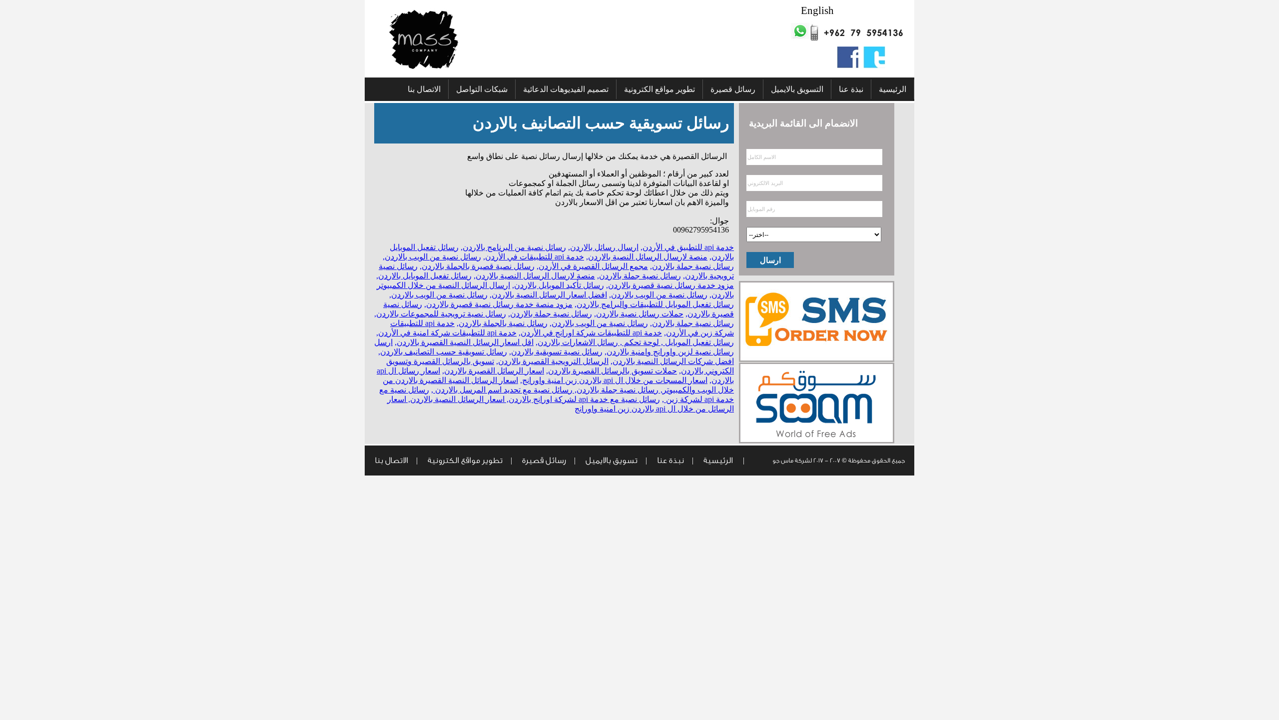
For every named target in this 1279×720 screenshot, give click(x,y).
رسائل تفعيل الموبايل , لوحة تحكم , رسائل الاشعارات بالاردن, (635, 342)
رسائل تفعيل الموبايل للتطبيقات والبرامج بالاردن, (654, 304)
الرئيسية (892, 89)
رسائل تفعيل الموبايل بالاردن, (424, 276)
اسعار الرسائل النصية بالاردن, (455, 399)
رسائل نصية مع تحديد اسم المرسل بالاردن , (502, 390)
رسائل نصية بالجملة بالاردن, (502, 323)
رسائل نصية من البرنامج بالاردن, (513, 247)
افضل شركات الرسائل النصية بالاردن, (672, 361)
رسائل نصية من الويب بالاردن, (432, 256)
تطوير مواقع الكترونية (659, 89)
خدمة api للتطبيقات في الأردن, (533, 256)
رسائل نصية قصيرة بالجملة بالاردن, (477, 266)
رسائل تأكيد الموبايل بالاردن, (558, 285)
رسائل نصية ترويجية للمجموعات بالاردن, (440, 314)
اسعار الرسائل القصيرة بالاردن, (493, 370)
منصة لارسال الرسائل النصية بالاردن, (646, 256)
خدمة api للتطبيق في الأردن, (687, 247)
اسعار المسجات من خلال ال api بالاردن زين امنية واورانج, (613, 380)
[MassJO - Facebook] (848, 66)
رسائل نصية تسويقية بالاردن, (556, 352)
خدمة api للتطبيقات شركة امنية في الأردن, (446, 332)
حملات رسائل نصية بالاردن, (638, 314)
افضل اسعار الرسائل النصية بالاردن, (548, 294)
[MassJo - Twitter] (874, 66)
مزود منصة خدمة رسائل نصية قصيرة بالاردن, (498, 304)
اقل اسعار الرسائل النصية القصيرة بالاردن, (464, 342)
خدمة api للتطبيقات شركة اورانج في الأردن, (590, 332)
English (817, 10)
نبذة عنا (851, 89)
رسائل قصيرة (732, 89)
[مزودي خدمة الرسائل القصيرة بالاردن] (816, 441)
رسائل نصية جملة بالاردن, (692, 266)
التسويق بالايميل (797, 89)
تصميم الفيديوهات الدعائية (566, 89)
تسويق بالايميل (612, 460)
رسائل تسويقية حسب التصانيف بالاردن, (442, 352)
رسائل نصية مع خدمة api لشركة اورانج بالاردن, (582, 399)
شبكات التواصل (482, 89)
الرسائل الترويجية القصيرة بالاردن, (552, 361)
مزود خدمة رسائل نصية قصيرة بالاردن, (670, 285)
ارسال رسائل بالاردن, (603, 247)
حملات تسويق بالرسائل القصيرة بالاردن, (611, 370)
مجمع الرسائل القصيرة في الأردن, (592, 266)
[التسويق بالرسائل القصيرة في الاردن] (816, 360)
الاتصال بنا (424, 89)
